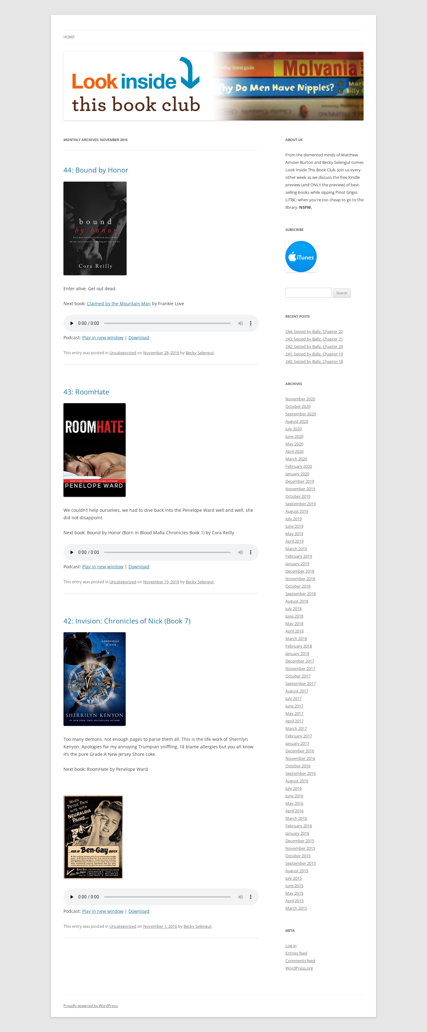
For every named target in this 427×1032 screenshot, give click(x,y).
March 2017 (296, 728)
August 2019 (296, 511)
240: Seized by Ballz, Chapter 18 (314, 361)
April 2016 (294, 811)
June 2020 (294, 436)
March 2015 (296, 908)
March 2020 (296, 459)
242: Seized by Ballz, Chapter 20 (314, 346)
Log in (291, 945)
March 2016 (296, 818)
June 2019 (294, 526)
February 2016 (298, 826)
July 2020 (293, 429)
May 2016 (294, 803)
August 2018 (296, 601)
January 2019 (297, 563)
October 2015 (297, 855)
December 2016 (299, 751)
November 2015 (300, 848)
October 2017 (297, 676)
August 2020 (296, 421)
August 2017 (296, 691)
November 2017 (300, 668)
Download (138, 337)
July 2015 (293, 878)
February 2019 (298, 556)
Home (69, 37)
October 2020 (297, 406)
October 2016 (297, 766)
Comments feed (300, 960)
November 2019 (300, 489)
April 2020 (294, 451)
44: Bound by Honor (95, 169)
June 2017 (294, 706)
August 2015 (296, 870)
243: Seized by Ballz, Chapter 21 (314, 339)
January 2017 (297, 743)
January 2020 (297, 474)
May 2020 (294, 444)
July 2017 (293, 698)
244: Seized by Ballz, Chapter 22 (314, 331)
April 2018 (294, 631)
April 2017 (294, 721)
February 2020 (298, 466)
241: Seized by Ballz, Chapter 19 (314, 354)
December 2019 (299, 481)
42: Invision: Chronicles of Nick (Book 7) (126, 620)
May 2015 (294, 893)
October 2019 (297, 496)
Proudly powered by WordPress (90, 1005)
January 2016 (297, 833)
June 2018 (294, 616)
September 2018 (300, 593)
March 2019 (296, 548)
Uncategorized (122, 352)
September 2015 (300, 863)
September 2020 (300, 414)
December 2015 (299, 841)
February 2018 (298, 646)
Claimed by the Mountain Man (119, 303)
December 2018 (299, 571)
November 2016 (300, 758)
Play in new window (102, 337)
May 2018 (294, 623)
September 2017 (300, 683)
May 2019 (294, 533)
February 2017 (298, 736)
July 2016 (293, 788)
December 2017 (299, 661)
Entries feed (296, 953)
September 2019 (300, 503)
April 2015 (294, 900)
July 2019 (293, 518)
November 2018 (300, 578)
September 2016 (300, 773)
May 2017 (294, 713)
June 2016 (294, 796)
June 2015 (294, 885)
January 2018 (297, 653)
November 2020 (300, 399)
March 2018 (296, 638)
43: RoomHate (86, 391)
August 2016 (296, 781)
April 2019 (294, 541)
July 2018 (293, 608)
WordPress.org (299, 968)
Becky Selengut (200, 352)
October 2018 (297, 586)
